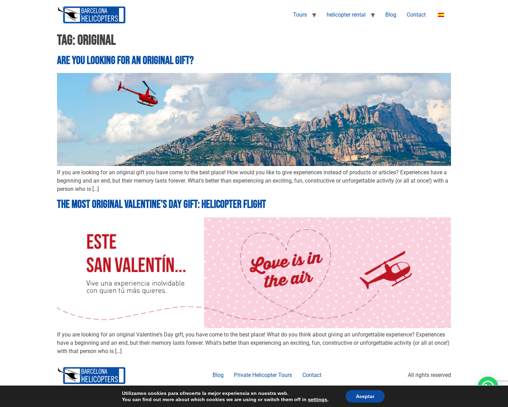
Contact (416, 14)
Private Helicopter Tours (263, 375)
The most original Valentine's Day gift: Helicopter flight (161, 204)
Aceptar (365, 396)
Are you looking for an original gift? (125, 60)
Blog (390, 14)
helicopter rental (346, 14)
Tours (300, 14)
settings (317, 399)
